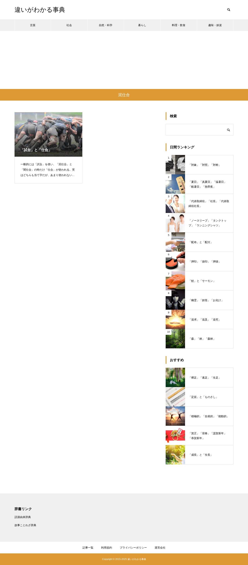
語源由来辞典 (23, 517)
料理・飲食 (178, 25)
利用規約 (106, 547)
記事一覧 (88, 547)
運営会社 (160, 547)
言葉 (32, 25)
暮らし (142, 25)
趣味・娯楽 (215, 25)
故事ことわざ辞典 (25, 525)
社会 (69, 25)
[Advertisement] (124, 60)
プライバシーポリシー (133, 547)
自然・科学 (105, 25)
